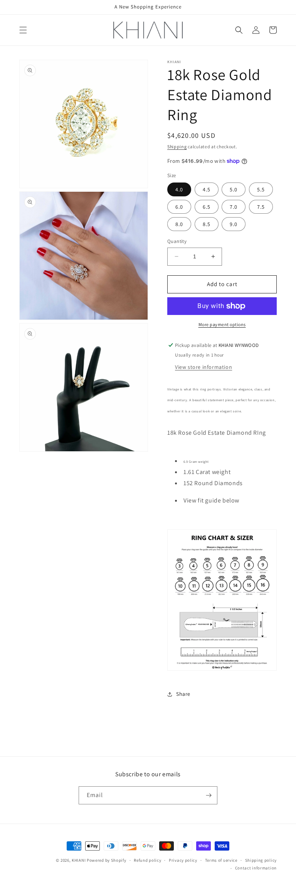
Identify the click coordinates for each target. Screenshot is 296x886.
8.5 (206, 224)
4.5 (206, 189)
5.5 (261, 189)
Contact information (256, 868)
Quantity (177, 241)
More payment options (222, 324)
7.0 (233, 206)
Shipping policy (261, 860)
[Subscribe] (208, 795)
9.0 (233, 224)
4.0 (179, 189)
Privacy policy (183, 860)
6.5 (206, 206)
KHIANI (79, 860)
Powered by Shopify (106, 860)
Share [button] (183, 693)
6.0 (179, 206)
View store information (203, 366)
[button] (23, 30)
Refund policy (147, 860)
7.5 (261, 206)
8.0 (179, 224)
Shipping (177, 146)
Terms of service (221, 860)
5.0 (233, 189)
